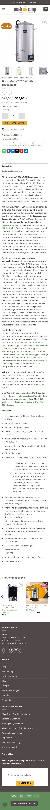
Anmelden (25, 783)
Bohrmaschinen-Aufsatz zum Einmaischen (25, 360)
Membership (7, 671)
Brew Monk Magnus (22, 145)
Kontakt (5, 695)
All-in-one (28, 143)
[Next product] (4, 93)
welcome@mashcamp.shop (14, 643)
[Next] (43, 41)
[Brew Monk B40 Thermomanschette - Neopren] (13, 593)
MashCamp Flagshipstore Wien (16, 714)
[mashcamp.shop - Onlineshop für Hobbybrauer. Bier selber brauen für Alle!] (25, 9)
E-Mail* (8, 770)
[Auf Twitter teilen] (13, 151)
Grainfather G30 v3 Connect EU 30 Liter (36, 609)
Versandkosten (21, 102)
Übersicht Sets (33, 396)
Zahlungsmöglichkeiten (12, 723)
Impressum (7, 737)
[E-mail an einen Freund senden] (17, 151)
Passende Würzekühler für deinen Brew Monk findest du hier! (24, 342)
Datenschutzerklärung (12, 733)
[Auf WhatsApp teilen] (4, 151)
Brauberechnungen (10, 690)
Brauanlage (37, 143)
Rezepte (5, 685)
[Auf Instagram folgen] (10, 650)
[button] (3, 9)
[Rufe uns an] (21, 650)
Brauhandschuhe (40, 345)
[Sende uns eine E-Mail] (16, 650)
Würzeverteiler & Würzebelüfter (20, 354)
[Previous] (6, 41)
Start (4, 77)
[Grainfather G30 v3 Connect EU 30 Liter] (37, 593)
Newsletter (7, 700)
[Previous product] (10, 93)
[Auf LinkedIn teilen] (26, 151)
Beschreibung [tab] (7, 166)
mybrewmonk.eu (10, 225)
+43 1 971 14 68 (13, 640)
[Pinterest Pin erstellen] (21, 151)
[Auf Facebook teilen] (9, 151)
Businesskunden (9, 676)
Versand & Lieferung (11, 718)
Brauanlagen (19, 77)
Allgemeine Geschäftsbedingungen (17, 728)
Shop (10, 77)
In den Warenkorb (14, 123)
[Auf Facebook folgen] (4, 650)
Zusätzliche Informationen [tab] (12, 171)
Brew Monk (30, 77)
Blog (4, 681)
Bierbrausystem (19, 143)
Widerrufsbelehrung (11, 742)
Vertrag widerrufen (10, 747)
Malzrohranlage (37, 145)
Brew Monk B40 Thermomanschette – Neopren (10, 610)
